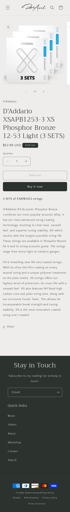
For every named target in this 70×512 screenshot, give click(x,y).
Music (11, 415)
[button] (8, 7)
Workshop (14, 442)
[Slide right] (43, 91)
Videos (12, 424)
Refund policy (31, 498)
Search (12, 460)
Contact (13, 451)
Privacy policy (49, 498)
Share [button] (10, 326)
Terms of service (37, 504)
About (12, 433)
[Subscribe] (57, 392)
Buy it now (35, 186)
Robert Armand (33, 493)
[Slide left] (26, 91)
